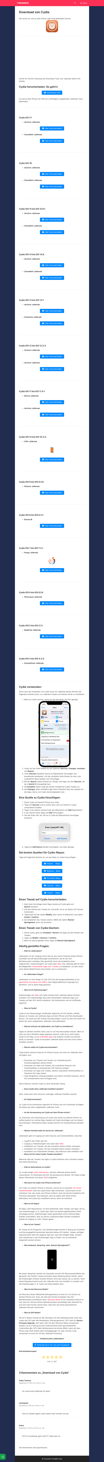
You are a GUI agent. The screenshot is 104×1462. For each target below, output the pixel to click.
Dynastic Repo (53, 878)
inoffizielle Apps (46, 1037)
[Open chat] (2, 1457)
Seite (46, 1178)
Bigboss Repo (53, 871)
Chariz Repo (53, 893)
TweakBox (23, 3)
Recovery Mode (54, 1300)
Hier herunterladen (53, 128)
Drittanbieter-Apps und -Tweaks (45, 967)
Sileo (59, 964)
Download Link (53, 92)
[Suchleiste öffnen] (75, 3)
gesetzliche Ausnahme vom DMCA (33, 982)
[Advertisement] (52, 55)
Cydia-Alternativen (41, 1172)
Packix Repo (53, 863)
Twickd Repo (53, 885)
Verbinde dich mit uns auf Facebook (53, 1345)
